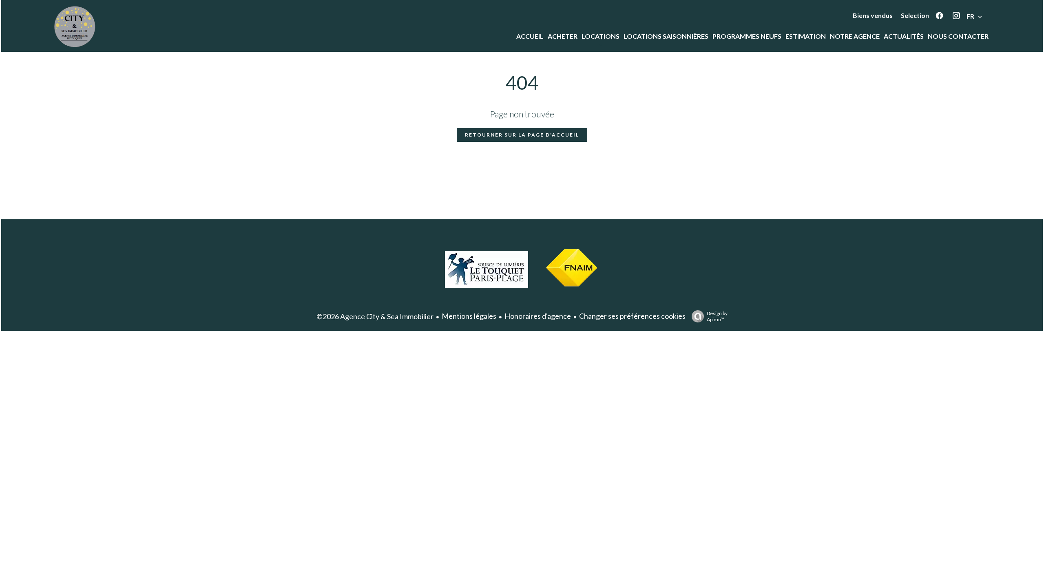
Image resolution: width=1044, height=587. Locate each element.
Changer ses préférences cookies (632, 315)
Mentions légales (469, 315)
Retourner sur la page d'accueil (522, 135)
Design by (717, 316)
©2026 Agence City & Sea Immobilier (375, 316)
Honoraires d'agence (537, 315)
